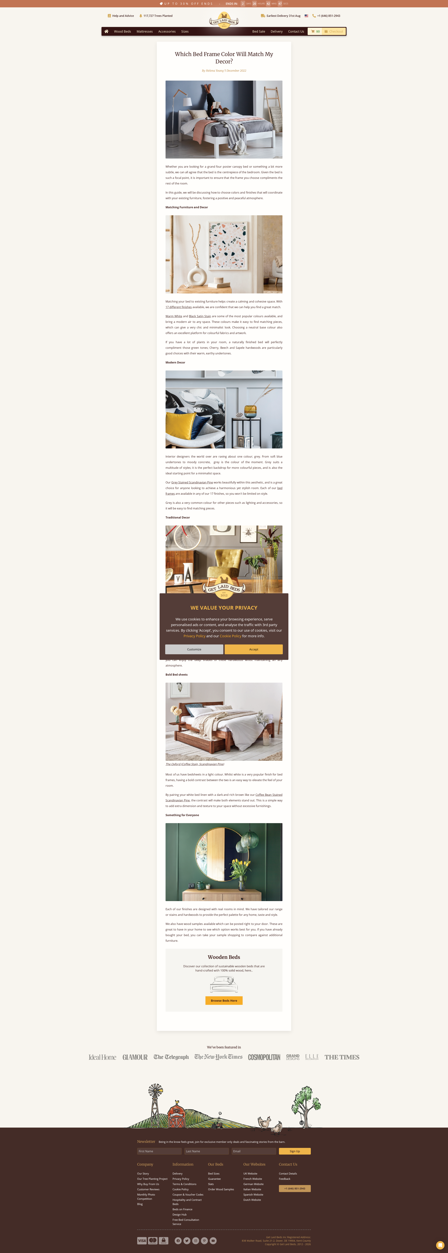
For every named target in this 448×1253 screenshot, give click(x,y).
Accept (253, 649)
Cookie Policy (230, 636)
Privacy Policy (194, 636)
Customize (194, 649)
